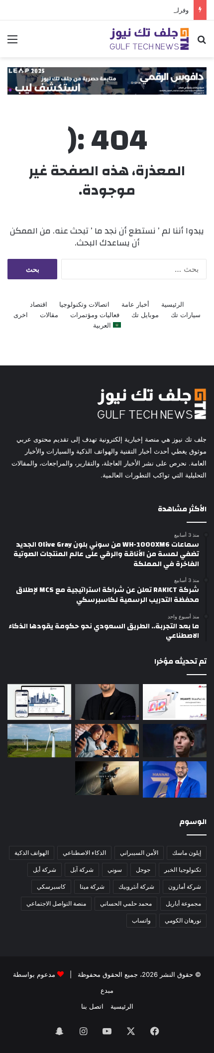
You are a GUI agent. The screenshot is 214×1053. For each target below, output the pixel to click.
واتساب (141, 920)
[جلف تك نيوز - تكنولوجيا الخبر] (149, 38)
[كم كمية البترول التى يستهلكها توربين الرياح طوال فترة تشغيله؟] (39, 740)
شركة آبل (82, 869)
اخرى (20, 315)
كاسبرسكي (51, 886)
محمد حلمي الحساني (126, 903)
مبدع (107, 990)
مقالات (49, 315)
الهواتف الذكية (31, 852)
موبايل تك (145, 315)
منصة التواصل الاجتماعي (56, 903)
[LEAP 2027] (107, 80)
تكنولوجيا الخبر (182, 869)
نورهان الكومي (183, 920)
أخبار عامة (135, 304)
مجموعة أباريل (183, 903)
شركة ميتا (92, 886)
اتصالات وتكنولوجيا (84, 304)
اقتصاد (38, 304)
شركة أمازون (184, 886)
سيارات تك (186, 315)
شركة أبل (44, 869)
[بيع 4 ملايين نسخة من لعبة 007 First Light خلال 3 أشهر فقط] (107, 778)
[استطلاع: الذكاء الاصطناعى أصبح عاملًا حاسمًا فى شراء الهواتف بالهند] (107, 740)
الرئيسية (172, 304)
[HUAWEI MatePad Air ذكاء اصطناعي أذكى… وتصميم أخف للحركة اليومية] (175, 702)
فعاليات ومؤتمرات (94, 315)
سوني (114, 869)
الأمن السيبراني (139, 852)
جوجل (143, 869)
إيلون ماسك (186, 852)
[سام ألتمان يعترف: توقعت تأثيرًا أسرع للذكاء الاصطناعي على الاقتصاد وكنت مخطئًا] (175, 740)
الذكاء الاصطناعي (84, 852)
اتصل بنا (92, 1006)
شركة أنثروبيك (136, 886)
